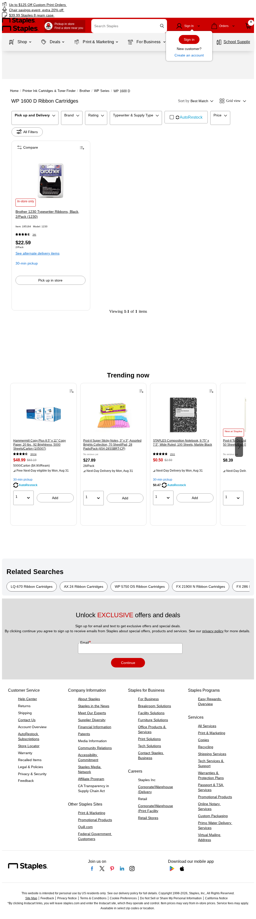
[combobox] (129, 26)
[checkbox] (186, 117)
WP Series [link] (102, 91)
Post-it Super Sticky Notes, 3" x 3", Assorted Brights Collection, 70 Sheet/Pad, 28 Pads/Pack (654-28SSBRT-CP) (112, 444)
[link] (65, 4)
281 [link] (34, 234)
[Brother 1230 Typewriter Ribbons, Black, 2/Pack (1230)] (50, 180)
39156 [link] (33, 454)
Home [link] (14, 91)
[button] (162, 25)
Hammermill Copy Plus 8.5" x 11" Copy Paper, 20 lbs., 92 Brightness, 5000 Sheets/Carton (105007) (39, 444)
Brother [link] (85, 91)
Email (85, 642)
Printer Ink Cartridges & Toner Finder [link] (49, 91)
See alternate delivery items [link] (38, 253)
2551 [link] (172, 454)
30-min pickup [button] (27, 263)
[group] (43, 446)
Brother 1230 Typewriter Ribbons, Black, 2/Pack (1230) (47, 214)
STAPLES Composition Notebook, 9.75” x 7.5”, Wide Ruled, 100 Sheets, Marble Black (182, 442)
